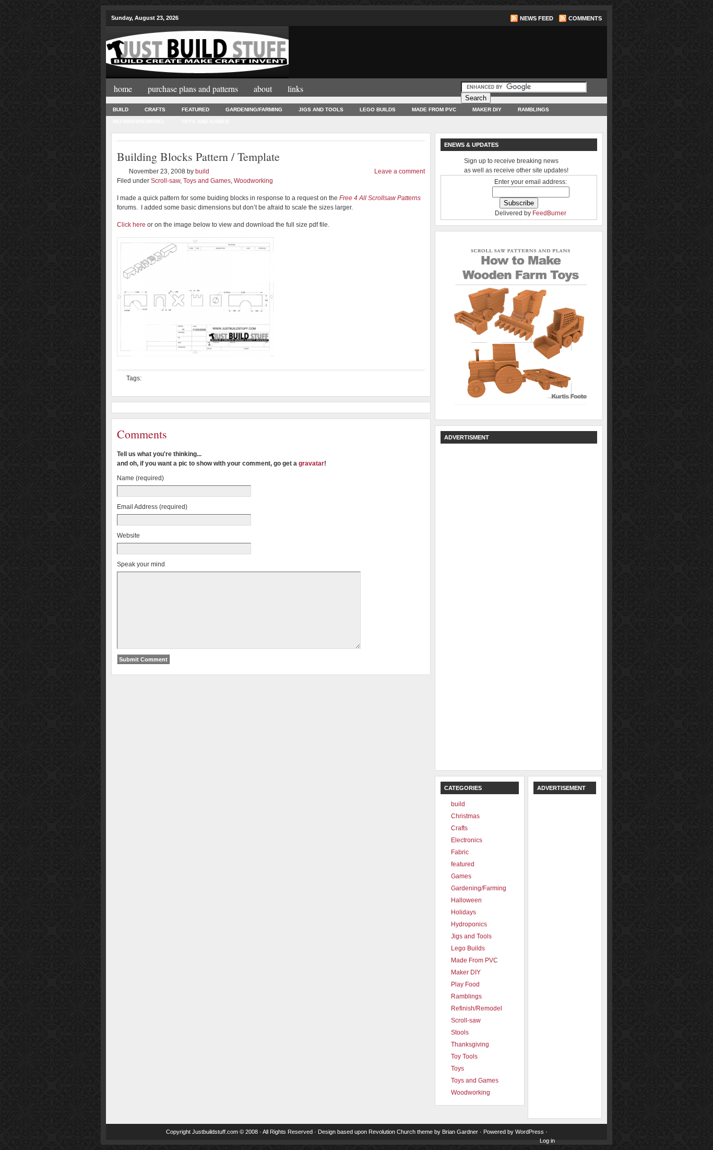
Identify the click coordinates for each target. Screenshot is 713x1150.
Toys (457, 1068)
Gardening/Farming (253, 109)
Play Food (465, 984)
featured (195, 109)
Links (295, 88)
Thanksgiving (470, 1044)
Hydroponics (469, 924)
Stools (460, 1032)
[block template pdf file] (195, 359)
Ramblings (533, 109)
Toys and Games (205, 121)
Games (461, 876)
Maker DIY (487, 109)
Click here (131, 224)
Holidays (463, 912)
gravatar (311, 463)
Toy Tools (464, 1056)
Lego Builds (378, 109)
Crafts (155, 109)
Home (123, 88)
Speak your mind (141, 564)
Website (128, 535)
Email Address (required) (152, 506)
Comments (585, 18)
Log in (547, 1140)
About (263, 88)
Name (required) (140, 478)
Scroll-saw (165, 180)
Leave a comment (399, 171)
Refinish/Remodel (139, 121)
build (120, 109)
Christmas (465, 816)
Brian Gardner (460, 1132)
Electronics (466, 840)
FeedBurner (549, 213)
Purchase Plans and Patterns (193, 88)
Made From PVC (434, 109)
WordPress (529, 1132)
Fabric (460, 852)
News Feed (536, 18)
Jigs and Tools (321, 109)
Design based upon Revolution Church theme (375, 1132)
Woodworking (253, 180)
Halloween (466, 900)
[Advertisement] (475, 51)
